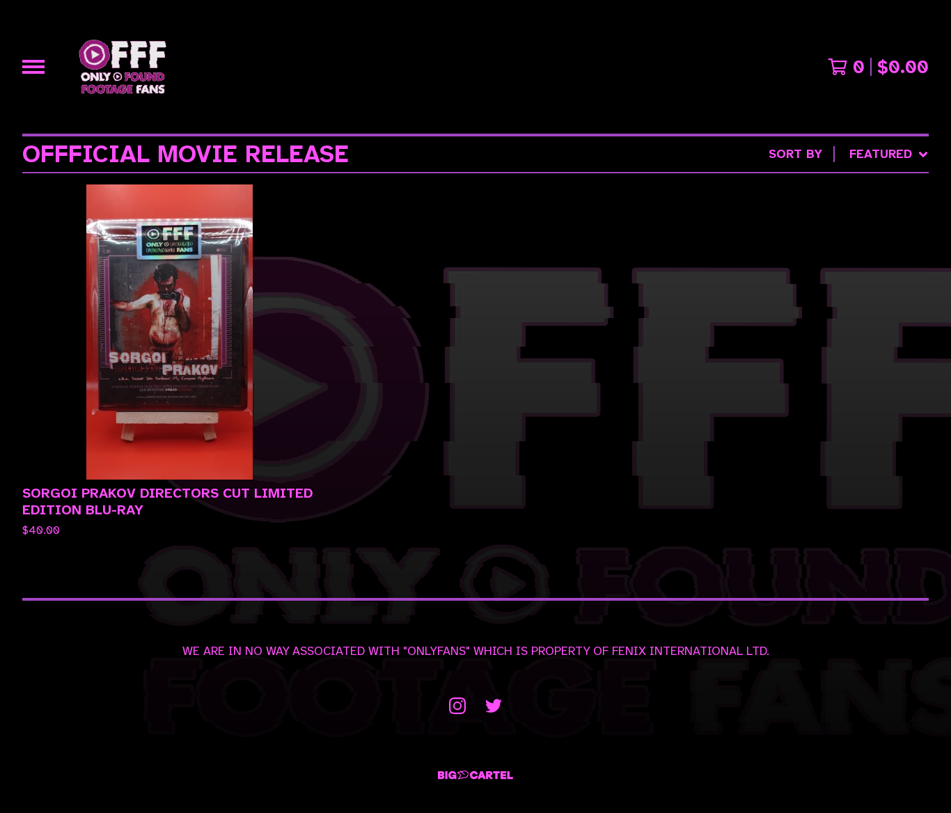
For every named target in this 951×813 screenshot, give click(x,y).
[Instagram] (457, 705)
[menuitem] (849, 154)
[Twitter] (493, 705)
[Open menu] (33, 66)
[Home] (122, 67)
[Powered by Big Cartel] (475, 775)
